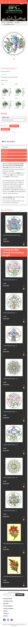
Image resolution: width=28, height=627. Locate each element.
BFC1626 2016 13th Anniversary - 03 (13, 543)
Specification (5, 150)
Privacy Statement (8, 606)
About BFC (6, 603)
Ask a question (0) (5, 71)
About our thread (7, 598)
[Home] (14, 9)
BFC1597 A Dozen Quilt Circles (11, 235)
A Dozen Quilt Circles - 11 (10, 445)
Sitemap (5, 611)
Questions (5, 157)
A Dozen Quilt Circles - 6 (10, 280)
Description (5, 147)
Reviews (4, 160)
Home (3, 22)
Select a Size (5, 117)
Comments (5, 153)
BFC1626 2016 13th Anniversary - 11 (13, 576)
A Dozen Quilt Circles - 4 (10, 510)
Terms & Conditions (8, 608)
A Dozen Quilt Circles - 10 (10, 379)
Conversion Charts (8, 601)
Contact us (6, 613)
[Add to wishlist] (24, 242)
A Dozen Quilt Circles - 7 (10, 313)
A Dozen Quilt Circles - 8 (10, 346)
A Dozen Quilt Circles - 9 (10, 412)
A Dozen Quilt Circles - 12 (10, 477)
